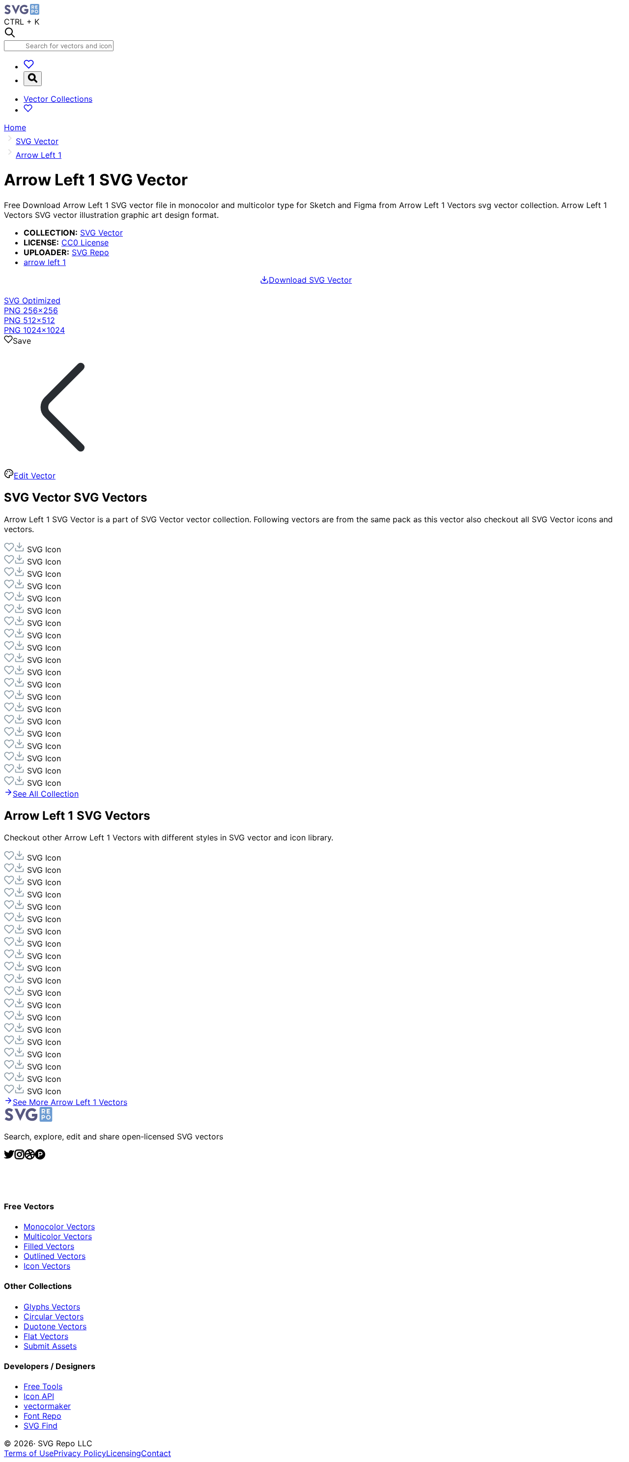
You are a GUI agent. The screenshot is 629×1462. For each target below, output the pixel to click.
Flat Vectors (46, 1336)
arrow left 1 (45, 262)
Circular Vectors (54, 1316)
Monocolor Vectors (59, 1226)
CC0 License (85, 242)
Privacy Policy (80, 1453)
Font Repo (42, 1416)
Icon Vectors (47, 1266)
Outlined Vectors (55, 1256)
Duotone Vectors (55, 1326)
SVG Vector (101, 233)
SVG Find (40, 1426)
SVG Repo (90, 252)
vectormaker (47, 1406)
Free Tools (43, 1386)
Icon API (39, 1396)
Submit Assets (50, 1346)
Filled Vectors (49, 1246)
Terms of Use (29, 1453)
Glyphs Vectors (52, 1307)
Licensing (123, 1453)
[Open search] (33, 78)
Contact (156, 1453)
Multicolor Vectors (58, 1236)
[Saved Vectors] (29, 66)
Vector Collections (58, 99)
